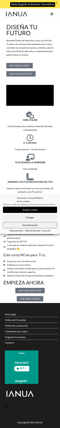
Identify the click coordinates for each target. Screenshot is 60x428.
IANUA (38, 422)
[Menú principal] (52, 14)
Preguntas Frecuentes (15, 337)
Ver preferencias (30, 225)
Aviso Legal (46, 230)
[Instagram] (6, 407)
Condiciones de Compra (16, 331)
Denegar (30, 217)
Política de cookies (16, 230)
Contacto (9, 342)
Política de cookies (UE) (16, 325)
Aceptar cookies (30, 210)
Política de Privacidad (33, 230)
